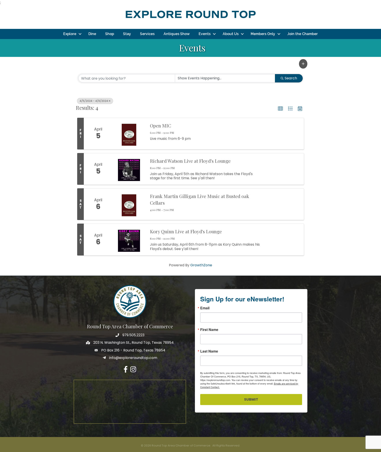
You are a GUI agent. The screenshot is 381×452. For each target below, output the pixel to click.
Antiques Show (177, 34)
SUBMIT (251, 399)
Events (205, 34)
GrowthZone (201, 265)
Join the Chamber (302, 34)
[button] (303, 63)
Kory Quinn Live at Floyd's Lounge (186, 231)
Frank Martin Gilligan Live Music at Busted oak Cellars (199, 199)
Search (291, 78)
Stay (127, 34)
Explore (69, 34)
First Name (209, 329)
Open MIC (160, 125)
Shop (109, 34)
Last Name (209, 351)
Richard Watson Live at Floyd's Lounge (190, 161)
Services (147, 34)
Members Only (263, 34)
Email (204, 308)
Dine (92, 34)
